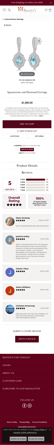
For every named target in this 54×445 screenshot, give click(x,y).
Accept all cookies (36, 439)
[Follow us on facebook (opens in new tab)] (24, 406)
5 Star (22, 179)
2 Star (22, 187)
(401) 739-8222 (27, 83)
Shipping (14, 136)
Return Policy (12, 422)
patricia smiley (22, 237)
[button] (9, 10)
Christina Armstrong (25, 306)
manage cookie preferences (25, 432)
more (41, 116)
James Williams (23, 287)
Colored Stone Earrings (13, 19)
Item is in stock (27, 149)
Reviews (27, 173)
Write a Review (27, 339)
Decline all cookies (18, 439)
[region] (27, 52)
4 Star (22, 182)
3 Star (22, 185)
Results (8, 25)
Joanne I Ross (22, 269)
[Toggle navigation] (4, 10)
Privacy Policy (25, 422)
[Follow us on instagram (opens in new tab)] (30, 406)
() (47, 179)
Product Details (27, 166)
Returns (39, 136)
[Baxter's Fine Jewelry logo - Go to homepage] (27, 10)
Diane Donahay (23, 218)
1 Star (23, 190)
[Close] (50, 2)
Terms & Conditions (39, 422)
